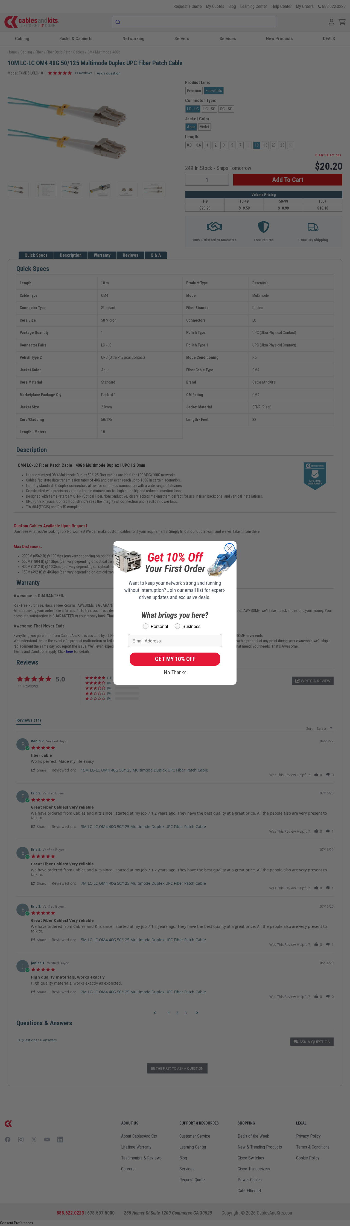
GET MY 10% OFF (175, 659)
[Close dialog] (229, 548)
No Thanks (175, 672)
